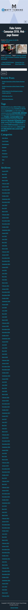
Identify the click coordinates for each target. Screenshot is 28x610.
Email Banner (19, 114)
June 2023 (4, 205)
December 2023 (6, 202)
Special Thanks (14, 607)
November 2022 (6, 223)
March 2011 (5, 565)
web (2, 128)
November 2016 (6, 444)
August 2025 (5, 171)
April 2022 (4, 245)
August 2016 (5, 450)
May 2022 (4, 242)
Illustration (4, 120)
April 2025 (4, 177)
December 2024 (6, 189)
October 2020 (5, 298)
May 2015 (4, 478)
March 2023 (5, 211)
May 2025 (4, 174)
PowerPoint (5, 156)
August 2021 (5, 267)
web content (4, 59)
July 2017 (4, 419)
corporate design (19, 113)
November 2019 (6, 332)
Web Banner (23, 57)
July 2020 (4, 307)
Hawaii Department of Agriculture (9, 118)
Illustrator (10, 120)
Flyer (21, 117)
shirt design (20, 124)
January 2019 (5, 363)
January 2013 (5, 521)
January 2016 (5, 465)
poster (5, 124)
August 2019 (5, 341)
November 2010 (6, 574)
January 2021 (5, 289)
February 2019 (5, 360)
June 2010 (4, 586)
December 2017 (6, 403)
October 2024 (5, 196)
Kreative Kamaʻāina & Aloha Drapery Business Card (13, 82)
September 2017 (6, 413)
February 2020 (5, 323)
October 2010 (5, 577)
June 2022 (4, 239)
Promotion (14, 124)
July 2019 (4, 344)
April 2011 (4, 561)
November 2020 (6, 295)
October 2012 (5, 530)
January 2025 (5, 186)
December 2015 (6, 468)
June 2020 (4, 310)
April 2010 (4, 589)
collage (22, 110)
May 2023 (4, 208)
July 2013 (4, 506)
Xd (6, 130)
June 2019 (4, 348)
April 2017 (4, 428)
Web (3, 159)
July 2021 (4, 270)
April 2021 (4, 279)
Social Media (4, 126)
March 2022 (5, 248)
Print (9, 124)
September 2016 (6, 447)
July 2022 (4, 236)
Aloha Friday (17, 107)
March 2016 (5, 459)
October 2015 (5, 475)
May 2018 (4, 388)
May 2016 (4, 456)
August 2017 (5, 416)
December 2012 (6, 524)
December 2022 (6, 220)
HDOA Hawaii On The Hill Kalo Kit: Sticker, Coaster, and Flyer (12, 92)
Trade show (10, 126)
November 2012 (6, 527)
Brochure (3, 110)
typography (15, 126)
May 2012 (4, 537)
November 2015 (6, 472)
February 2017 (5, 434)
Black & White (11, 108)
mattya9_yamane (5, 41)
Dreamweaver (5, 144)
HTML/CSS (20, 118)
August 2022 (5, 233)
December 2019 (6, 329)
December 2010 (6, 571)
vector (23, 126)
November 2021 (6, 261)
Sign (24, 124)
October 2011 (5, 555)
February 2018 (5, 397)
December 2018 (6, 366)
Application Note (4, 108)
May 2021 (4, 276)
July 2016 (4, 453)
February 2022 (5, 251)
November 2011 (6, 552)
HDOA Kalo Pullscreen (7, 99)
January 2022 (5, 254)
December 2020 (6, 292)
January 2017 (5, 437)
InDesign (17, 120)
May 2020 (4, 313)
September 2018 (6, 375)
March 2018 (5, 394)
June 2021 (4, 273)
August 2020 (5, 304)
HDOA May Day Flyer (7, 96)
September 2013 (6, 503)
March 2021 (5, 282)
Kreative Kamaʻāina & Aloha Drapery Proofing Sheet (13, 87)
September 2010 (6, 580)
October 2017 (5, 410)
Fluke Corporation (9, 57)
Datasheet (3, 114)
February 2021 (5, 286)
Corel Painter (5, 141)
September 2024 (6, 199)
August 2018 (5, 379)
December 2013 (6, 493)
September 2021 (6, 264)
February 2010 (5, 596)
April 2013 (4, 512)
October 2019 (5, 335)
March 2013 (5, 515)
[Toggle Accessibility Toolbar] (3, 9)
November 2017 (6, 406)
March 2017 (5, 431)
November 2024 (6, 192)
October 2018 (5, 372)
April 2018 (4, 391)
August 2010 (5, 583)
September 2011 (6, 558)
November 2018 (6, 369)
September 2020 (6, 301)
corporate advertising (6, 113)
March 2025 (5, 180)
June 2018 (4, 385)
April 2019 (4, 354)
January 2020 (5, 326)
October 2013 (5, 499)
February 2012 (5, 543)
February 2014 (5, 487)
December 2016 (6, 441)
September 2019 (6, 338)
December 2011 (6, 549)
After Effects (11, 106)
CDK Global (18, 110)
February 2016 (5, 462)
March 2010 (5, 592)
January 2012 (5, 546)
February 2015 (5, 481)
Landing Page (8, 122)
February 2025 (5, 183)
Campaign (18, 55)
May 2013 (4, 509)
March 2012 (5, 540)
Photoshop (8, 55)
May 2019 (4, 351)
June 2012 (4, 534)
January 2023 (5, 217)
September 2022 (6, 230)
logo (13, 122)
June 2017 (4, 422)
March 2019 (5, 357)
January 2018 (5, 400)
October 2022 (5, 227)
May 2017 (4, 425)
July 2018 (4, 382)
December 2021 (6, 258)
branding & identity (20, 108)
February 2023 (5, 214)
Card (14, 110)
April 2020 (4, 317)
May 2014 (4, 484)
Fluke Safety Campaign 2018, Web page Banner (14, 31)
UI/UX (19, 126)
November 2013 (6, 496)
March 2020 (5, 320)
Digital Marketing (10, 114)
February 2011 (5, 568)
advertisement (5, 107)
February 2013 (5, 518)
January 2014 (5, 490)
